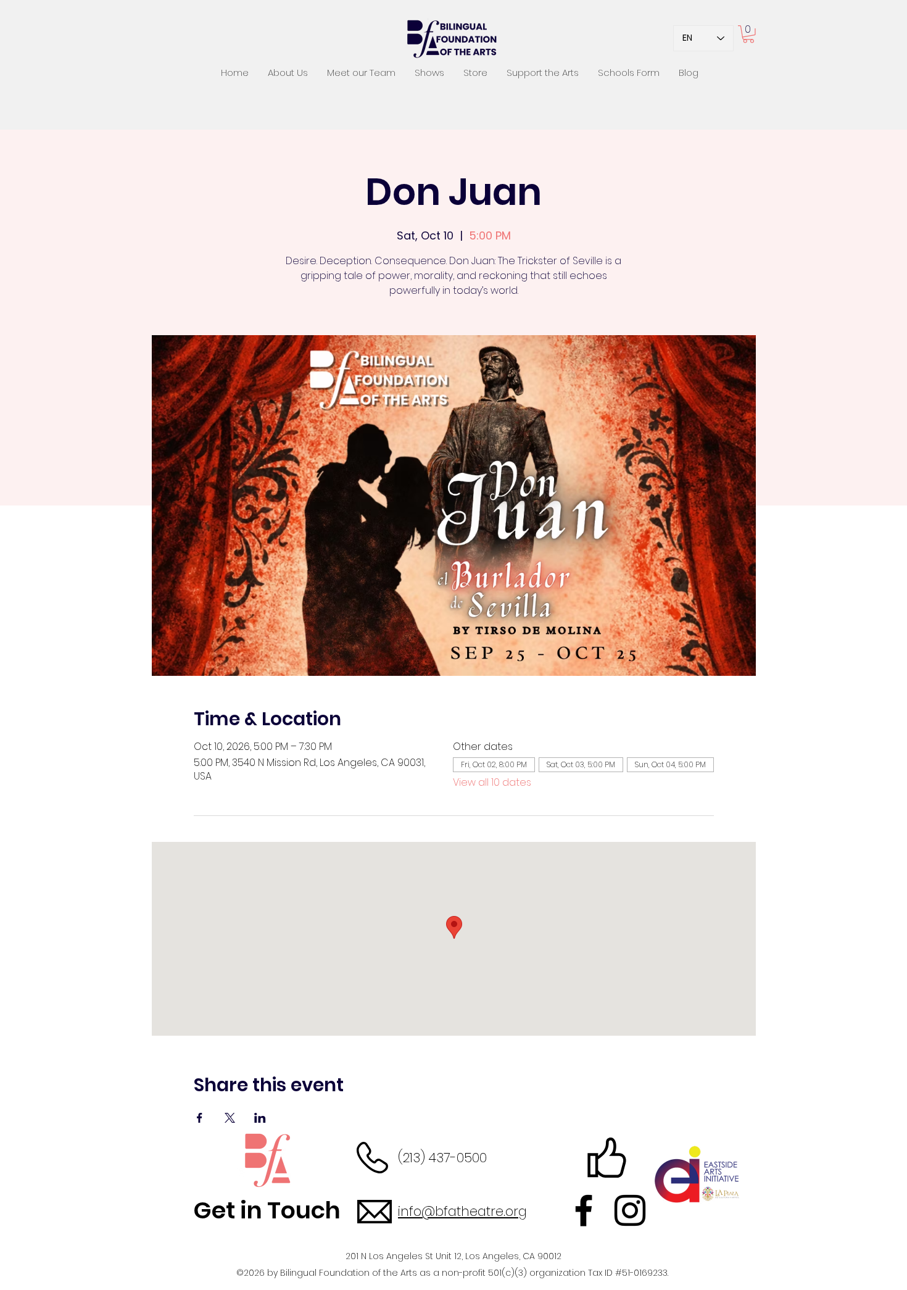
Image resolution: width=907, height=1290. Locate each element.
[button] (748, 34)
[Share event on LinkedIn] (260, 1118)
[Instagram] (630, 1210)
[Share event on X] (230, 1118)
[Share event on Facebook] (199, 1118)
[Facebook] (584, 1210)
